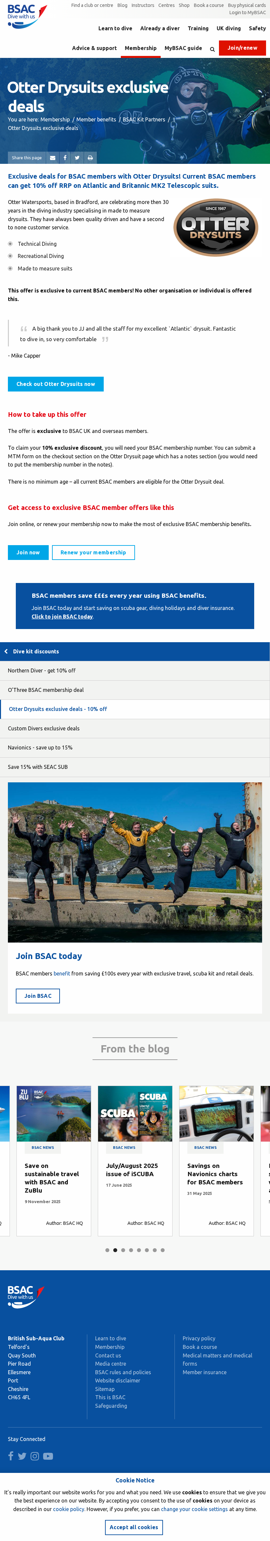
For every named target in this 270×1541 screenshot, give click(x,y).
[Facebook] (65, 158)
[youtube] (49, 1458)
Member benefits (96, 119)
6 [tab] (147, 1250)
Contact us (108, 1355)
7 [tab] (155, 1250)
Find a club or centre (92, 5)
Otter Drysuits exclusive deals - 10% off (58, 709)
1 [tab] (107, 1250)
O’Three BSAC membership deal (46, 690)
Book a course (209, 5)
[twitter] (23, 1458)
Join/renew (242, 48)
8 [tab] (163, 1250)
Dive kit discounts (36, 651)
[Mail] (52, 158)
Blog (122, 5)
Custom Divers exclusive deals (44, 728)
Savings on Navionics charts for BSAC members (215, 1174)
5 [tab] (139, 1250)
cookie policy (68, 1509)
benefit (62, 973)
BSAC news (43, 1147)
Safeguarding (111, 1406)
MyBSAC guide (183, 48)
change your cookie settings (194, 1509)
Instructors (142, 5)
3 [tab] (123, 1250)
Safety (257, 28)
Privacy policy (199, 1338)
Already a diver (160, 28)
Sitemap (105, 1389)
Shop (184, 5)
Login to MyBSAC (247, 12)
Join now (28, 552)
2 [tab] (115, 1250)
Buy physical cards (247, 5)
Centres (166, 5)
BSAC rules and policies (123, 1372)
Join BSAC (37, 996)
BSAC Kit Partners (144, 119)
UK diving (229, 28)
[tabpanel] (53, 1161)
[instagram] (36, 1458)
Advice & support (94, 48)
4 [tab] (131, 1250)
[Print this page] (90, 158)
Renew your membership (93, 552)
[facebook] (12, 1458)
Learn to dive (115, 28)
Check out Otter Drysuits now (55, 384)
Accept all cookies (134, 1527)
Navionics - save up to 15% (40, 747)
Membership (141, 48)
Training (198, 28)
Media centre (110, 1364)
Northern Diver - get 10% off (41, 670)
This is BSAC (110, 1397)
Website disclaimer (117, 1380)
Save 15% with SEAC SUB (38, 767)
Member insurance (205, 1372)
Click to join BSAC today (62, 616)
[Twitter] (77, 158)
